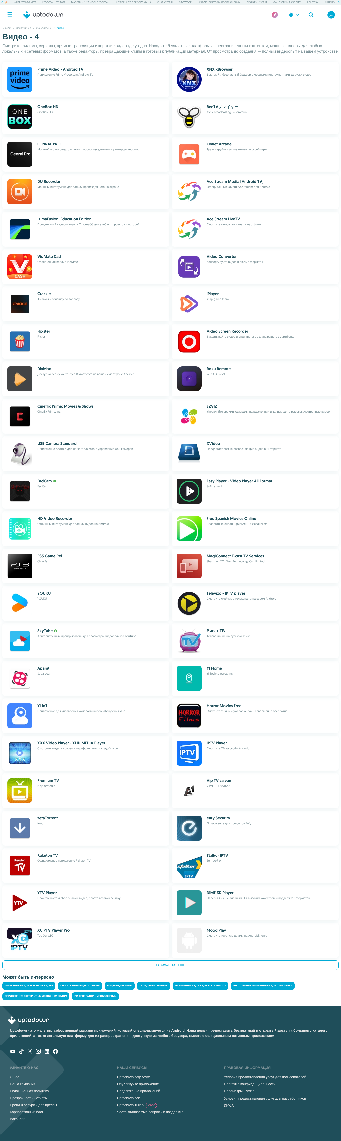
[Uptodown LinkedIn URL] (47, 1051)
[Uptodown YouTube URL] (13, 1051)
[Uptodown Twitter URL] (30, 1051)
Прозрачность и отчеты (29, 1098)
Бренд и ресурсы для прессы (33, 1105)
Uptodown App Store (133, 1077)
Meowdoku (186, 2)
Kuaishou (330, 2)
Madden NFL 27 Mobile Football (90, 2)
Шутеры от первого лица (133, 2)
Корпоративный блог (26, 1112)
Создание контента (154, 985)
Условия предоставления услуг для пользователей (265, 1077)
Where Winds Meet (25, 2)
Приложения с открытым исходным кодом (36, 996)
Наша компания (23, 1084)
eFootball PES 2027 (53, 2)
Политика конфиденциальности (249, 1084)
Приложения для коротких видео (29, 985)
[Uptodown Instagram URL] (38, 1051)
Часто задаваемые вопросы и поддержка (150, 1112)
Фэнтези (313, 2)
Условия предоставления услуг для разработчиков (265, 1098)
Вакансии (17, 1119)
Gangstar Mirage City (287, 2)
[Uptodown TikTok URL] (21, 1051)
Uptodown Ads (129, 1098)
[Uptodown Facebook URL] (55, 1051)
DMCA (229, 1105)
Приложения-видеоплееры (80, 985)
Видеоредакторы (119, 985)
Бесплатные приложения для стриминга (262, 985)
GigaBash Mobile (257, 2)
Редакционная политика (29, 1091)
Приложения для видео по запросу (200, 985)
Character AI (165, 2)
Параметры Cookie (239, 1091)
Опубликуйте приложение (138, 1084)
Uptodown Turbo (136, 1105)
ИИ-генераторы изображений (220, 2)
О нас (14, 1077)
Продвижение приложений (138, 1091)
